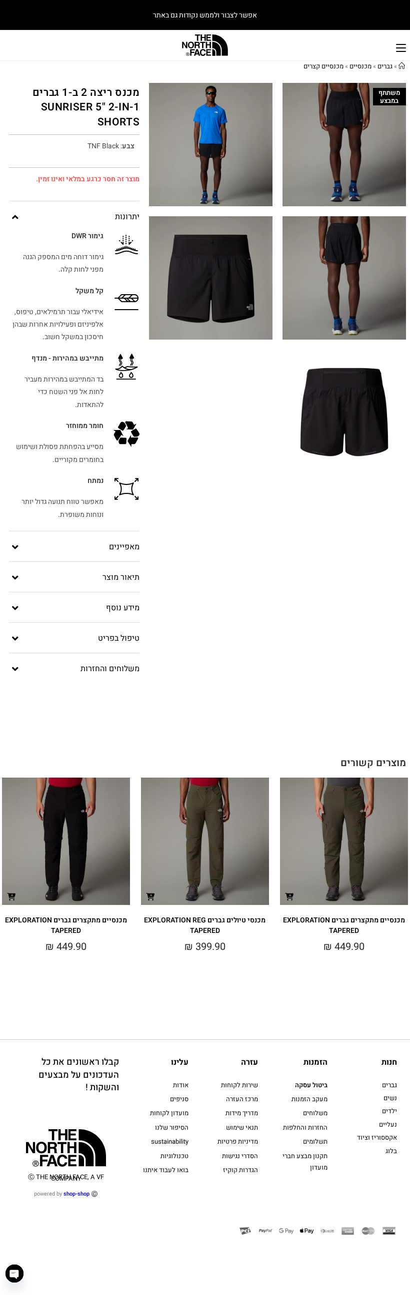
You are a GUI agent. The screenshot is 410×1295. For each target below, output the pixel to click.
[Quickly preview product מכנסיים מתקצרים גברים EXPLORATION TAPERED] (289, 896)
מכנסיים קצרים (324, 66)
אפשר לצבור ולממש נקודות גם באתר (205, 15)
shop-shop (77, 1194)
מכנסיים (361, 66)
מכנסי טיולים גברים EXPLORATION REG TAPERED (205, 925)
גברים (385, 66)
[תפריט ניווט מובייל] (401, 46)
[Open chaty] (15, 1274)
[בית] (401, 66)
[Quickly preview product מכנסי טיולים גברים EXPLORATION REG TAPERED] (150, 896)
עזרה (249, 1062)
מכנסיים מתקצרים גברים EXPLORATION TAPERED (344, 925)
